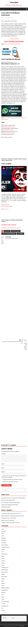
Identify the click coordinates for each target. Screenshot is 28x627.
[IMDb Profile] (8, 126)
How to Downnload (11, 518)
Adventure (3, 531)
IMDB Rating (4, 204)
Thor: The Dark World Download (13, 44)
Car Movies (3, 542)
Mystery (3, 583)
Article (2, 536)
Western (3, 610)
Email (2, 467)
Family (2, 558)
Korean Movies (4, 569)
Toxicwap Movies (5, 601)
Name (2, 464)
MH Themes (22, 625)
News (2, 585)
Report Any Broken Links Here (14, 513)
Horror (2, 565)
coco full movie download (8, 233)
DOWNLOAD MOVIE (14, 38)
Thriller (2, 599)
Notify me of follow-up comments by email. (12, 479)
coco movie (20, 233)
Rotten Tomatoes (5, 206)
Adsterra (16, 617)
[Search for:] (14, 490)
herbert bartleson (5, 515)
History (2, 563)
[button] (26, 9)
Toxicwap (11, 17)
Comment (3, 453)
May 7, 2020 (5, 17)
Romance (3, 592)
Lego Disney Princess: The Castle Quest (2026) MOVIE (13, 498)
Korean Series (4, 572)
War (2, 608)
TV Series (3, 603)
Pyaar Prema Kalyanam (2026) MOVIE (9, 504)
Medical (3, 574)
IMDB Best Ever (4, 567)
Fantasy (3, 560)
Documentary (4, 554)
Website (3, 471)
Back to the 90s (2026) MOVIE (8, 500)
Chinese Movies (4, 545)
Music (2, 581)
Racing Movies (4, 590)
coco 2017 (7, 231)
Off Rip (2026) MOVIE (6, 507)
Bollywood (3, 540)
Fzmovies (3, 197)
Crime (2, 551)
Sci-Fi (2, 594)
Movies (3, 578)
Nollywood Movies (5, 587)
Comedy (3, 549)
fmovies (10, 200)
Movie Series (4, 576)
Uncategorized (4, 606)
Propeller (9, 617)
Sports (2, 597)
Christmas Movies (5, 547)
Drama (2, 556)
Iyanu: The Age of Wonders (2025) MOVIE (10, 502)
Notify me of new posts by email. (10, 481)
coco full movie (16, 231)
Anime (2, 533)
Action (2, 529)
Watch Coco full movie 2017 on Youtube (10, 227)
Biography (3, 538)
